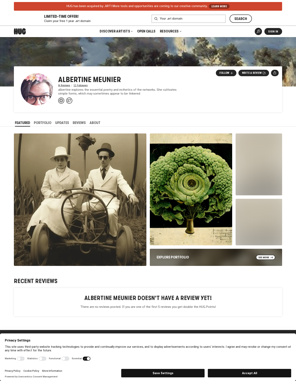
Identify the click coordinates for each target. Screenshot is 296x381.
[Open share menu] (274, 73)
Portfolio (42, 123)
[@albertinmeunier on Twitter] (69, 101)
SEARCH (240, 19)
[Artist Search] (258, 31)
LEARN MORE (219, 6)
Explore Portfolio (173, 257)
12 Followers (80, 85)
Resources (169, 31)
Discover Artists (115, 31)
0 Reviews (64, 85)
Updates (62, 123)
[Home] (20, 31)
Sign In (273, 31)
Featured (22, 123)
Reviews (79, 123)
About (95, 123)
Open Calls (146, 31)
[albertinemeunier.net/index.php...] (61, 101)
